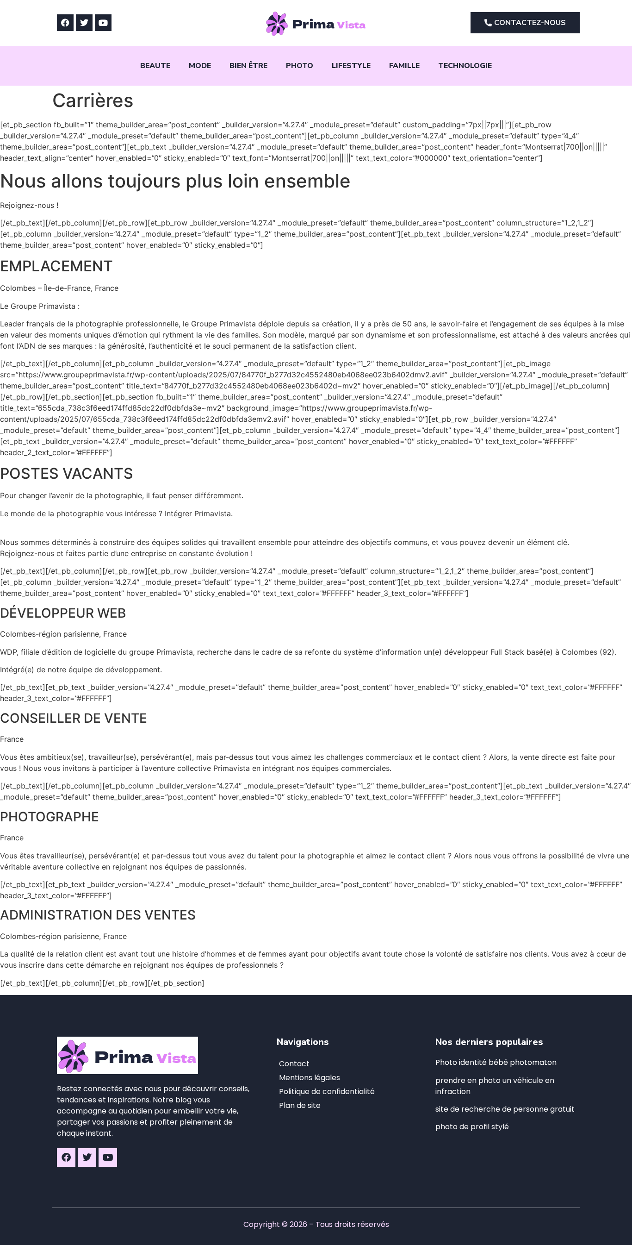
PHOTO (299, 66)
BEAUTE (155, 66)
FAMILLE (404, 66)
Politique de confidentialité (327, 1091)
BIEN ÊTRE (248, 66)
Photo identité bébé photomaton (496, 1062)
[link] (505, 1109)
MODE (200, 66)
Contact (294, 1063)
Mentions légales (309, 1077)
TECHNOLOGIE (465, 66)
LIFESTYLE (351, 66)
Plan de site (300, 1105)
